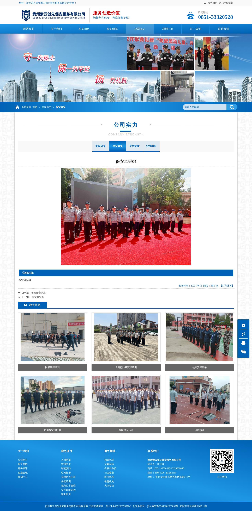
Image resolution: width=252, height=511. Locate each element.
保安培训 (66, 481)
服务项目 (212, 3)
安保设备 (100, 146)
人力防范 (66, 460)
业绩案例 (151, 146)
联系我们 (228, 3)
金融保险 (109, 464)
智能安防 (66, 468)
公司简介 (23, 460)
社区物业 (109, 472)
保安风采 (60, 107)
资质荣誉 (134, 146)
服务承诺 (23, 468)
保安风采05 (38, 297)
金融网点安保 (68, 477)
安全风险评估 (68, 490)
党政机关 (109, 460)
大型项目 (109, 485)
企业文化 (23, 472)
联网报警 (66, 472)
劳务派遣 (66, 494)
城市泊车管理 (68, 485)
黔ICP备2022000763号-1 (118, 506)
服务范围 (23, 464)
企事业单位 (110, 468)
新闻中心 (23, 477)
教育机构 (109, 481)
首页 (35, 107)
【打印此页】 (227, 285)
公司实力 (46, 107)
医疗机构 (109, 477)
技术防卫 (66, 464)
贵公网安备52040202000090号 (162, 506)
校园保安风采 (38, 292)
